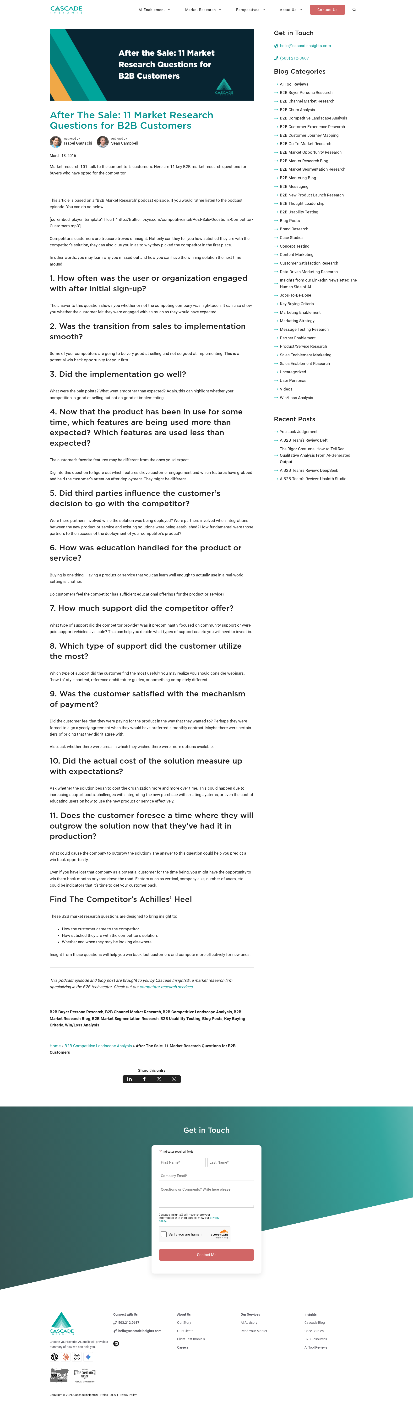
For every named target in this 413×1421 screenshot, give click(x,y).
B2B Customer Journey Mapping (309, 135)
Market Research (200, 10)
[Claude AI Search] (66, 1357)
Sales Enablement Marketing (305, 355)
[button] (354, 9)
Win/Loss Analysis (82, 1025)
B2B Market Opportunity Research (311, 152)
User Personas (293, 380)
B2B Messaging (294, 186)
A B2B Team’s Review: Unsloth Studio (313, 478)
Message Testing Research (304, 329)
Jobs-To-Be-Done (295, 295)
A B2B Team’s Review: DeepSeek (309, 470)
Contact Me (206, 1255)
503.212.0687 (128, 1322)
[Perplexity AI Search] (77, 1357)
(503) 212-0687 (294, 58)
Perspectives (248, 10)
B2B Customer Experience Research (312, 126)
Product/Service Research (303, 346)
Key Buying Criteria (297, 303)
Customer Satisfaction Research (309, 263)
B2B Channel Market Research (133, 1011)
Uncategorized (293, 371)
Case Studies (292, 237)
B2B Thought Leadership (302, 203)
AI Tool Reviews (294, 84)
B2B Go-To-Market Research (305, 143)
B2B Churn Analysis (297, 109)
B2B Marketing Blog (298, 177)
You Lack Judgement (299, 431)
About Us (288, 10)
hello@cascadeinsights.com (305, 45)
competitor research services (166, 986)
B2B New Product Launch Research (312, 195)
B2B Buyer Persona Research (76, 1011)
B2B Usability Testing (180, 1018)
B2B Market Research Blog (304, 160)
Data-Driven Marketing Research (309, 271)
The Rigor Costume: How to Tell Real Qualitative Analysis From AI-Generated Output (315, 455)
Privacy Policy (128, 1395)
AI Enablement (152, 10)
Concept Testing (295, 246)
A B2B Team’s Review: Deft (304, 440)
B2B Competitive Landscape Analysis (197, 1011)
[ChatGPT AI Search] (54, 1357)
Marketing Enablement (300, 312)
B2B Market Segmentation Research (125, 1018)
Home (55, 1045)
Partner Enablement (298, 338)
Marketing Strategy (297, 320)
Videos (286, 389)
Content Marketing (297, 254)
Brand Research (294, 229)
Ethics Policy (108, 1395)
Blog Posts (212, 1018)
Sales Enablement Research (305, 363)
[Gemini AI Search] (88, 1357)
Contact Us (327, 10)
